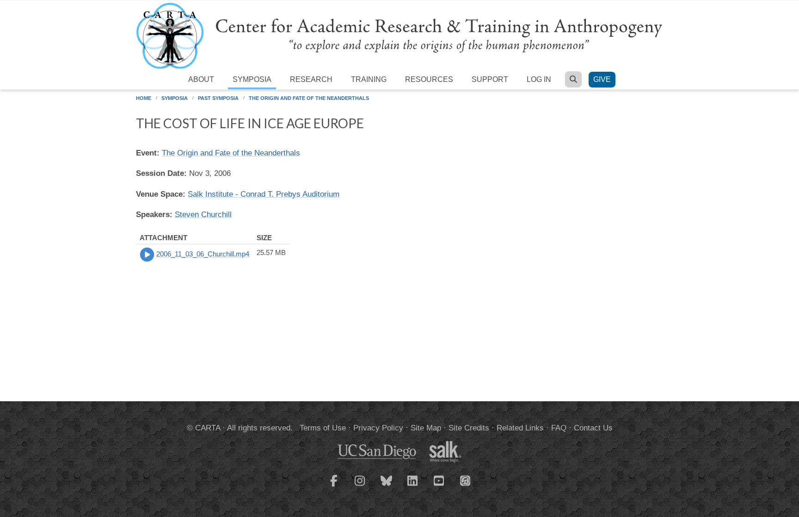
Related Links (520, 428)
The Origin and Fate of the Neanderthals (309, 98)
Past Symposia (218, 98)
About (201, 79)
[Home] (399, 35)
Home (143, 98)
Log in (539, 79)
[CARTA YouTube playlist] (439, 486)
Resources (429, 79)
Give (602, 79)
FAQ (558, 428)
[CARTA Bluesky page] (386, 486)
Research (311, 79)
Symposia (252, 79)
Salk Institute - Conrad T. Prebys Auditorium (263, 194)
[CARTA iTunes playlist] (465, 480)
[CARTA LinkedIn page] (412, 486)
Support (490, 79)
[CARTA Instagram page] (360, 486)
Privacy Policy (378, 428)
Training (369, 79)
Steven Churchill (203, 214)
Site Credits (469, 428)
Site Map (426, 428)
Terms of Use (323, 428)
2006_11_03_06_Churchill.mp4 (202, 254)
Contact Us (593, 428)
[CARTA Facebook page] (333, 486)
